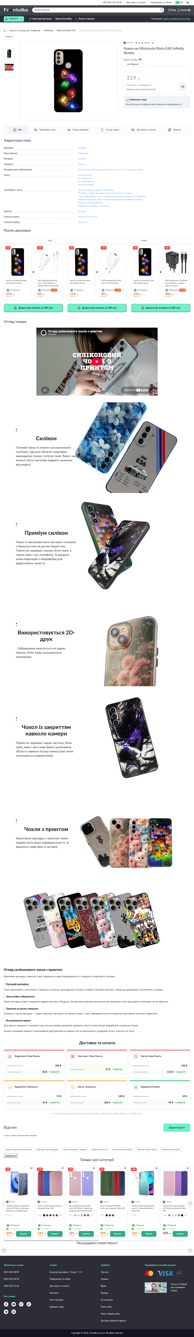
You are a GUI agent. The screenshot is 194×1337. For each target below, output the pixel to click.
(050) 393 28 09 (11, 1279)
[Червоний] (50, 1215)
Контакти (54, 1293)
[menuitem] (177, 2)
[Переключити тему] (187, 2)
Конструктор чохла (42, 19)
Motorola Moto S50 (99, 1150)
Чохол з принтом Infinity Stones (18, 1150)
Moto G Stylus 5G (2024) (122, 1150)
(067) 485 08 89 (11, 1272)
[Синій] (56, 1215)
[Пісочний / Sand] (81, 1215)
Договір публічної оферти (113, 1321)
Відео (103, 1286)
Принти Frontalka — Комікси (75, 1150)
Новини (104, 1279)
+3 (60, 1215)
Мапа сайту (106, 1307)
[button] (190, 1203)
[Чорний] (44, 1215)
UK (177, 3)
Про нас (105, 1272)
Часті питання (56, 1300)
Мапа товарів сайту (110, 1314)
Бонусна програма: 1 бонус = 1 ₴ (66, 1272)
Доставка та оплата (136, 3)
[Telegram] (6, 1312)
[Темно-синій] (47, 1215)
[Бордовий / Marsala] (85, 1215)
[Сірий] (53, 1215)
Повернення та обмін (161, 3)
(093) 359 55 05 (11, 1286)
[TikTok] (29, 1304)
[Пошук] (161, 10)
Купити (23, 1234)
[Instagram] (21, 1304)
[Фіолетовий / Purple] (88, 1215)
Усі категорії (107, 1300)
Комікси (9, 37)
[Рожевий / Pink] (75, 1215)
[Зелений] (178, 1215)
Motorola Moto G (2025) (147, 1150)
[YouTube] (13, 1304)
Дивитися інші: (141, 89)
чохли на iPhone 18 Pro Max (176, 19)
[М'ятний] (175, 1215)
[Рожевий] (172, 1215)
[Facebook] (6, 1304)
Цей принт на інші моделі (47, 1150)
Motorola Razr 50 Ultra (171, 1150)
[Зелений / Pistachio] (78, 1215)
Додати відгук (177, 1127)
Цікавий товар (57, 1307)
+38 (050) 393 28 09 (112, 3)
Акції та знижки (87, 19)
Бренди (104, 1293)
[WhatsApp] (13, 1312)
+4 (91, 1215)
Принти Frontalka (63, 19)
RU (181, 3)
